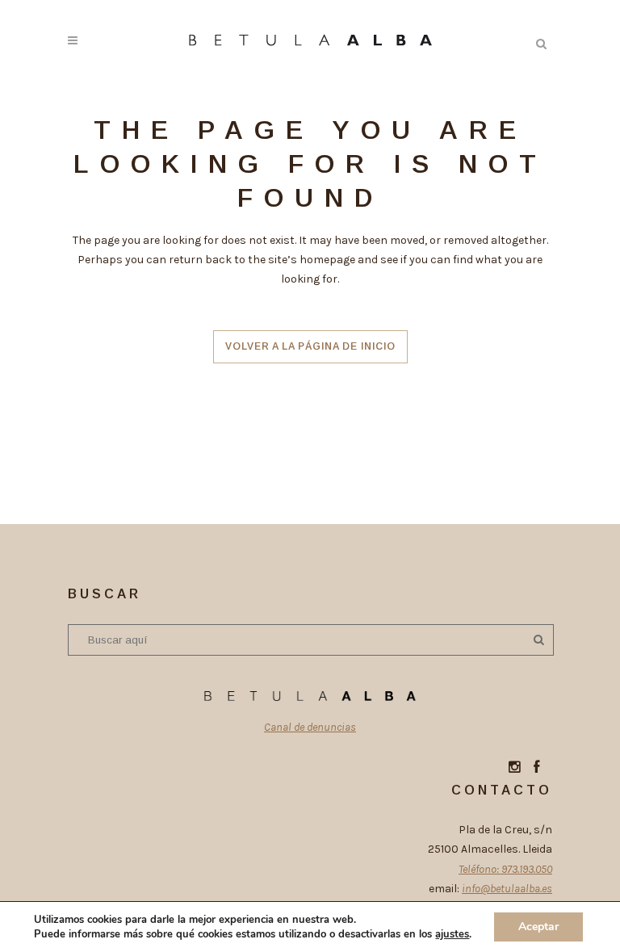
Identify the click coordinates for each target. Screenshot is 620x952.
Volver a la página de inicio (310, 346)
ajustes (452, 934)
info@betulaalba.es (507, 888)
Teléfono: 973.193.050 (505, 869)
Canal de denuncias (310, 727)
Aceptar (538, 926)
